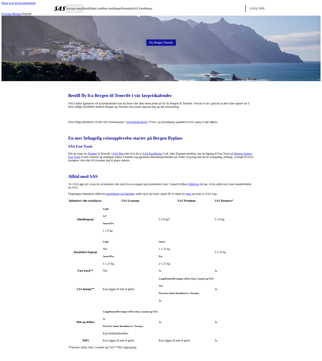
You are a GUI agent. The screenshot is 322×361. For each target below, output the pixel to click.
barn (188, 193)
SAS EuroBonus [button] (142, 8)
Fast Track (74, 157)
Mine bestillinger (111, 8)
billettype (193, 184)
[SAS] (60, 8)
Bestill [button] (86, 8)
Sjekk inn (95, 8)
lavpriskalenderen (137, 122)
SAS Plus (118, 153)
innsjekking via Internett (120, 193)
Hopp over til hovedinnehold (18, 3)
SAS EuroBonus (152, 153)
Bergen (16, 13)
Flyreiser (6, 13)
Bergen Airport (243, 153)
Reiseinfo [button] (126, 8)
